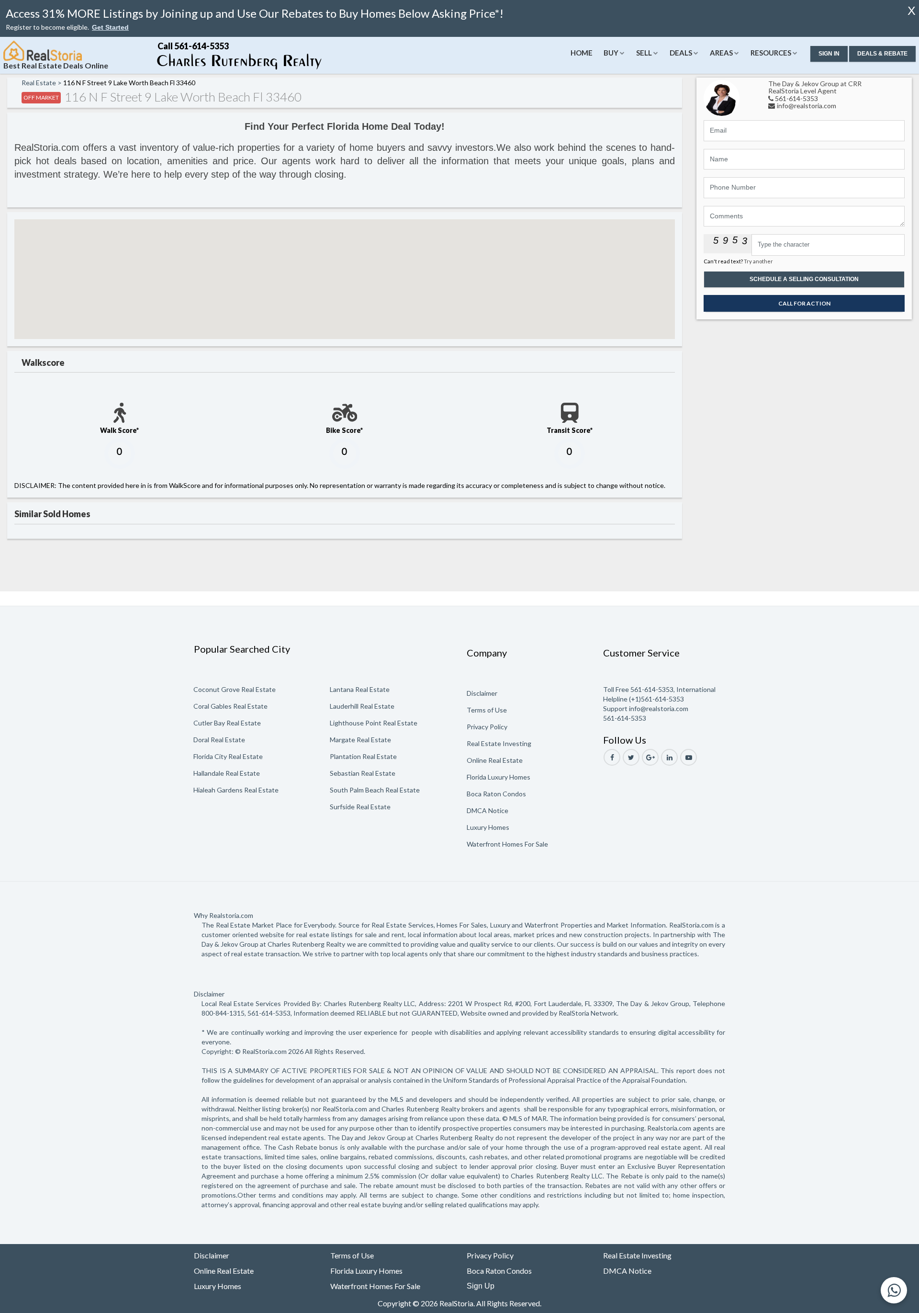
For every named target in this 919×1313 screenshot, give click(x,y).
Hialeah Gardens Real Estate (236, 790)
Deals (681, 52)
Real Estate (39, 83)
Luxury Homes (488, 827)
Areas (721, 52)
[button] (110, 27)
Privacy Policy (487, 727)
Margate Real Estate (360, 740)
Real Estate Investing (499, 743)
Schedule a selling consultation (804, 279)
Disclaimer (482, 693)
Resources (771, 52)
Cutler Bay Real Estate (227, 723)
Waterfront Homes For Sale (507, 844)
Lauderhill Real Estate (362, 706)
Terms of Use (487, 710)
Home (582, 52)
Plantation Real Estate (363, 756)
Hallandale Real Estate (226, 773)
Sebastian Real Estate (362, 773)
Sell (644, 52)
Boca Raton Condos (496, 794)
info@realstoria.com (806, 106)
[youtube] (688, 757)
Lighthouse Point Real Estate (373, 723)
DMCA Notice (487, 810)
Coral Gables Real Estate (230, 706)
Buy (611, 52)
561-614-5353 (796, 98)
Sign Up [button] (480, 1286)
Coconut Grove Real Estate (234, 689)
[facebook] (612, 757)
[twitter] (631, 757)
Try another (758, 261)
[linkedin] (669, 757)
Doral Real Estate (219, 740)
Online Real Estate (495, 760)
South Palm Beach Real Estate (375, 790)
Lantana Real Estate (360, 689)
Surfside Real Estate (360, 807)
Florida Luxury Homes (498, 777)
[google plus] (650, 757)
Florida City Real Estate (228, 756)
